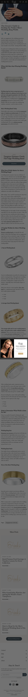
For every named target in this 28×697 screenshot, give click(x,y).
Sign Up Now (21, 353)
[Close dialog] (26, 340)
